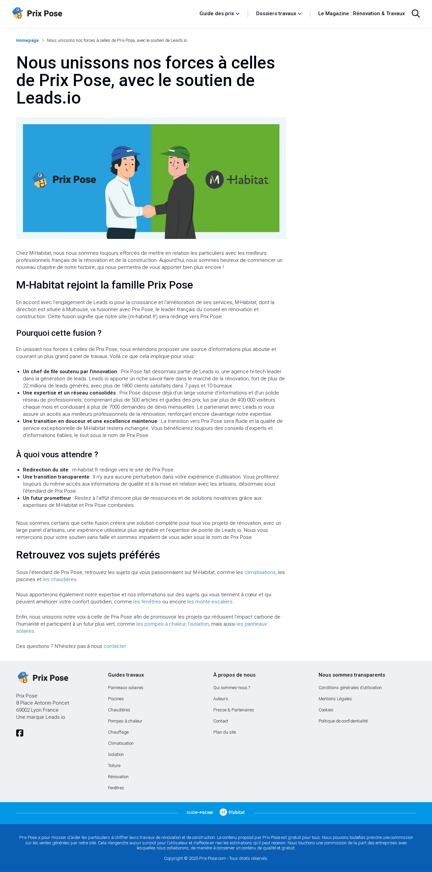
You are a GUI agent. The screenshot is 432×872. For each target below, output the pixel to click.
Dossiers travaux (276, 13)
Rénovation (118, 776)
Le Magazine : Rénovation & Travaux (361, 13)
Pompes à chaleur (125, 721)
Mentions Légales (335, 698)
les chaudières (60, 579)
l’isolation (198, 624)
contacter (115, 646)
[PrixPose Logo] (42, 678)
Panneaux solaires (125, 687)
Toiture (114, 765)
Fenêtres (116, 787)
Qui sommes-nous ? (231, 687)
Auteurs (220, 698)
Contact (220, 721)
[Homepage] (102, 13)
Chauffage (118, 732)
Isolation (116, 754)
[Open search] (415, 13)
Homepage (27, 40)
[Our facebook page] (19, 733)
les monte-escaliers (210, 602)
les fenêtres (147, 602)
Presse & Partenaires (233, 709)
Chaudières (119, 709)
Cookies (326, 709)
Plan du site (224, 732)
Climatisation (121, 743)
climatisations (260, 572)
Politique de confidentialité (343, 721)
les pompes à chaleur (161, 624)
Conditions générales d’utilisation (350, 687)
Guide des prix (216, 13)
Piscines (116, 698)
